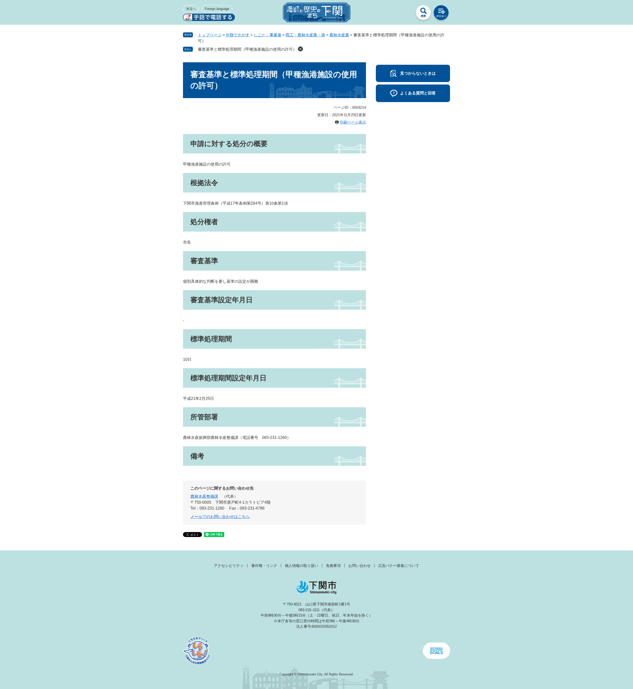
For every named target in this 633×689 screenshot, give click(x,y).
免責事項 (333, 565)
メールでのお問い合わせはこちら (220, 517)
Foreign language (217, 9)
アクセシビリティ (229, 565)
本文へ (191, 9)
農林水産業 (339, 35)
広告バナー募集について (398, 565)
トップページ (210, 35)
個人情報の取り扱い (301, 565)
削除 (300, 48)
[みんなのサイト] (405, 14)
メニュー (441, 14)
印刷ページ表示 (353, 122)
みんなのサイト (405, 14)
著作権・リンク (264, 565)
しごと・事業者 (267, 35)
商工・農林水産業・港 (305, 35)
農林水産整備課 (204, 496)
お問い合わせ (359, 565)
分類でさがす (237, 35)
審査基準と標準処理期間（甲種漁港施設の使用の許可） (247, 49)
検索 (423, 14)
